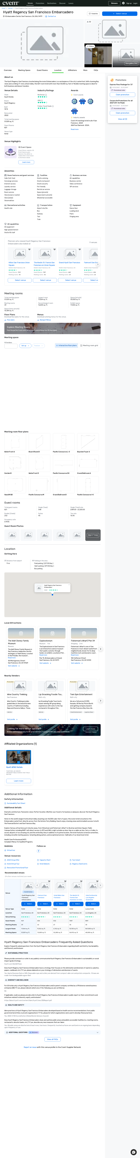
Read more (75, 129)
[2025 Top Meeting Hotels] (90, 101)
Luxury (71, 3)
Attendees (8, 343)
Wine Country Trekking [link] (17, 694)
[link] (19, 686)
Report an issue (30, 1047)
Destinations (51, 3)
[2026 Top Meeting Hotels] (74, 101)
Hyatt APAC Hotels (14, 767)
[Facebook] (38, 851)
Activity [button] (10, 712)
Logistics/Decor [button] (89, 712)
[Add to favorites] (29, 249)
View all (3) (122, 119)
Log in (135, 3)
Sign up (129, 3)
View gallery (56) (131, 63)
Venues (30, 3)
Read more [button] (12, 658)
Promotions (40, 3)
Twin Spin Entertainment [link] (81, 694)
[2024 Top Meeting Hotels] (82, 101)
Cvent (3, 8)
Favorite (95, 13)
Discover (62, 3)
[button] (42, 43)
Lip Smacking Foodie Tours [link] (51, 694)
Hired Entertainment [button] (76, 712)
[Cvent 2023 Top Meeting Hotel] (74, 111)
